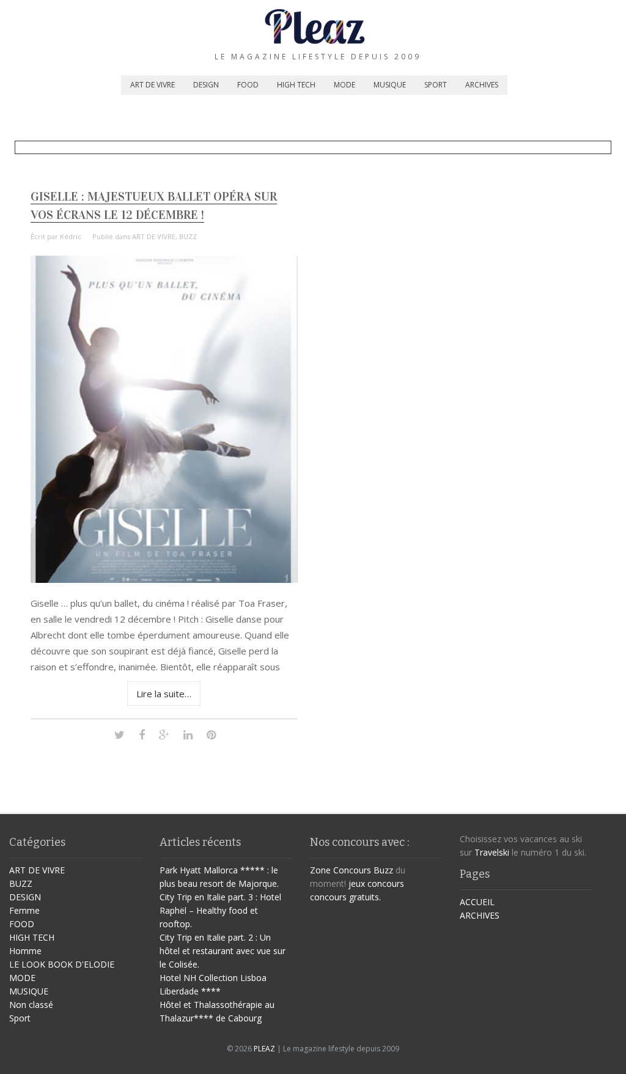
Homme (25, 951)
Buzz (383, 870)
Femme (24, 910)
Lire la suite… (163, 693)
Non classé (31, 1004)
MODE (344, 85)
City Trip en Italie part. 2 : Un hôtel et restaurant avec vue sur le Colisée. (222, 950)
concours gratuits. (345, 897)
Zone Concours (340, 870)
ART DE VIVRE (152, 85)
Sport (20, 1018)
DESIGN (206, 85)
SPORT (435, 85)
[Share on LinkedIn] (188, 734)
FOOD (248, 85)
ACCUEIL (477, 902)
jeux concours (376, 883)
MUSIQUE (390, 85)
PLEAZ (264, 1048)
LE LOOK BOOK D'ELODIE (61, 964)
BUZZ (188, 236)
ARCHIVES (481, 85)
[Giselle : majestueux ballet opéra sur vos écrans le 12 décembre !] (164, 579)
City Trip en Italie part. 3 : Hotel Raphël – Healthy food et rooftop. (220, 910)
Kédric (70, 236)
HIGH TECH (296, 85)
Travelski (491, 852)
